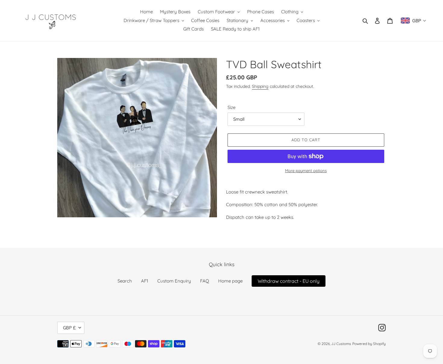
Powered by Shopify (369, 343)
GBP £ (69, 327)
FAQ (204, 281)
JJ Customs (341, 343)
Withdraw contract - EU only (288, 281)
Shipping (260, 86)
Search (125, 281)
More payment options (306, 170)
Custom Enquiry (174, 281)
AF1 (144, 281)
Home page (230, 281)
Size (231, 107)
